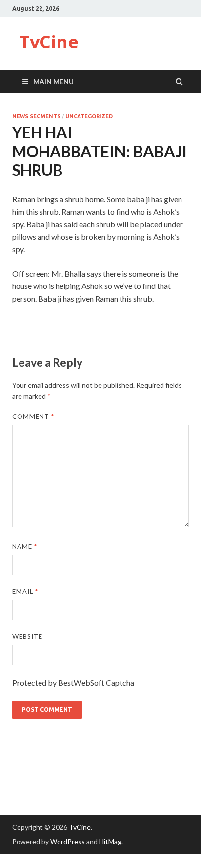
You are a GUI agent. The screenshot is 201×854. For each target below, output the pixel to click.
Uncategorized (89, 116)
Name (24, 546)
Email (25, 591)
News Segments (36, 116)
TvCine (49, 42)
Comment (33, 416)
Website (27, 636)
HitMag (110, 841)
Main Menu (53, 81)
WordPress (67, 841)
